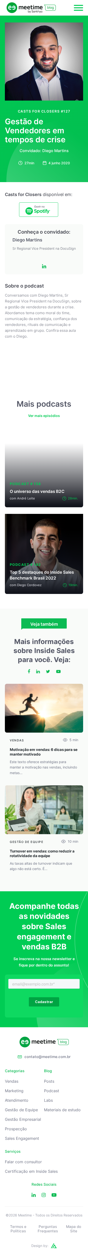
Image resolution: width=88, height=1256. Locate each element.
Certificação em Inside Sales (31, 1171)
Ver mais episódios (44, 416)
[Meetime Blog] (31, 8)
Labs (48, 1100)
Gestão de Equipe (21, 1110)
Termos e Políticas (18, 1229)
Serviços (13, 1151)
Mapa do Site (73, 1229)
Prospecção (16, 1129)
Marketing (14, 1091)
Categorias (14, 1071)
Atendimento (16, 1100)
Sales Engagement (22, 1138)
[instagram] (44, 1195)
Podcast (51, 1091)
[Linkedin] (34, 1195)
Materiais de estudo (62, 1110)
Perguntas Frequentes (48, 1229)
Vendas (11, 1081)
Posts (49, 1081)
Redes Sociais (44, 1184)
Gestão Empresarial (23, 1119)
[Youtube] (54, 1195)
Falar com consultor (23, 1162)
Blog (48, 1071)
